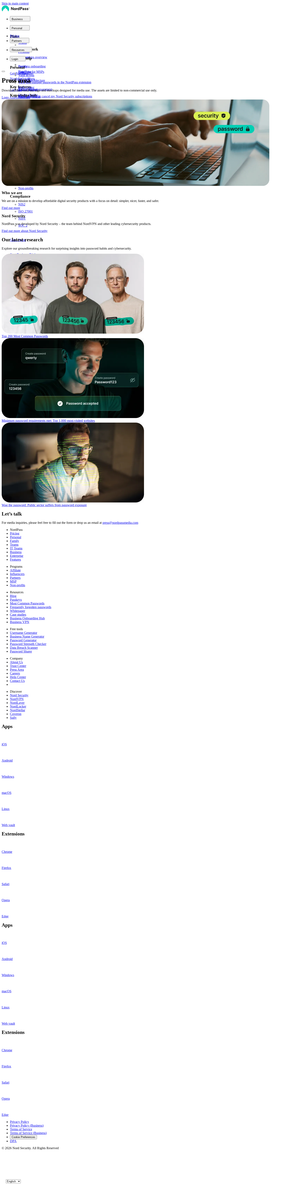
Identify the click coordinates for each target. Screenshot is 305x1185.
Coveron (15, 714)
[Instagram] (3, 1172)
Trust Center (18, 666)
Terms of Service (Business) (28, 1133)
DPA (13, 1141)
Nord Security (19, 695)
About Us (16, 662)
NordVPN (17, 699)
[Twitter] (3, 1155)
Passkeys (16, 599)
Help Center (18, 677)
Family (14, 541)
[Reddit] (3, 1168)
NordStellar (17, 710)
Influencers (17, 574)
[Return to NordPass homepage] (15, 11)
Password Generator (23, 640)
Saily (13, 717)
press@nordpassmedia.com (120, 522)
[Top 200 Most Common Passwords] (152, 294)
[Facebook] (3, 1159)
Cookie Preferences (23, 1137)
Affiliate (15, 570)
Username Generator (23, 633)
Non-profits (17, 585)
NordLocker (18, 706)
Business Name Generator (27, 636)
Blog (13, 596)
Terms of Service (21, 1129)
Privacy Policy (19, 1122)
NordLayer (17, 702)
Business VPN (19, 622)
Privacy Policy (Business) (27, 1125)
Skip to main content (15, 3)
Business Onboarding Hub (27, 618)
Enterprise (16, 556)
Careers (15, 673)
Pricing (14, 36)
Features (15, 559)
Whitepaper (17, 611)
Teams (14, 544)
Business (16, 552)
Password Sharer (21, 651)
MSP (13, 581)
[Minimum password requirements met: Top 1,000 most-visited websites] (152, 378)
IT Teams (16, 548)
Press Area (17, 669)
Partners (15, 577)
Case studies (18, 614)
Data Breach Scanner (24, 647)
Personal (15, 537)
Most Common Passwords (27, 603)
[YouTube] (3, 1164)
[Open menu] (3, 71)
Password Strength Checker (28, 644)
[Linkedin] (3, 1176)
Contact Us (17, 681)
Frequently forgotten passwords (30, 607)
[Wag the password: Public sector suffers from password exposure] (152, 463)
